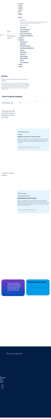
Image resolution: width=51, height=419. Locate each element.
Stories (20, 64)
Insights (20, 3)
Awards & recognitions (26, 35)
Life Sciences (24, 56)
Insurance (23, 54)
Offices (20, 14)
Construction (23, 41)
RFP (19, 12)
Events (20, 5)
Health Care (23, 52)
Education (23, 44)
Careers (20, 7)
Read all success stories (37, 282)
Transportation (24, 62)
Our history (23, 27)
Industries (21, 39)
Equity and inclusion (25, 33)
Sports (22, 60)
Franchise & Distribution (27, 48)
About (20, 17)
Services (20, 37)
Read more (26, 209)
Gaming (22, 50)
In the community (25, 29)
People (20, 66)
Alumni (20, 10)
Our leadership (24, 31)
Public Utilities (24, 58)
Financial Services (25, 46)
